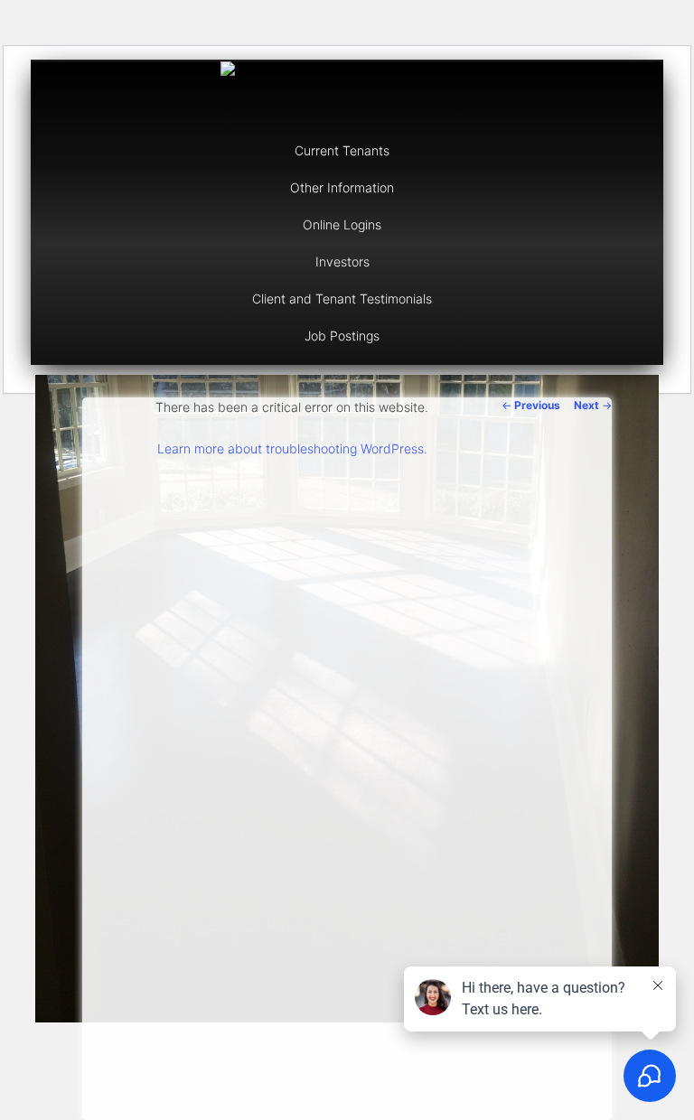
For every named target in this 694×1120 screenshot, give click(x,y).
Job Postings (342, 335)
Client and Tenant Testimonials (342, 298)
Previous (531, 405)
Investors (342, 261)
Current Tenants (342, 150)
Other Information (342, 187)
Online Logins (342, 224)
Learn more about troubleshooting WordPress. (292, 448)
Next (593, 405)
